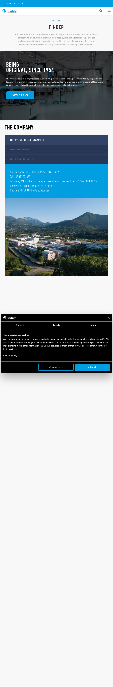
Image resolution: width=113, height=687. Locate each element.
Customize (54, 367)
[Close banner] (109, 318)
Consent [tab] (19, 325)
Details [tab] (56, 325)
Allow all (92, 367)
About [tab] (93, 325)
